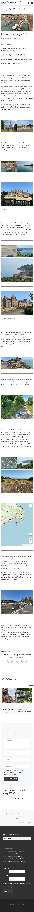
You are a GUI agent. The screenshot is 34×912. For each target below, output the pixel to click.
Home (2, 9)
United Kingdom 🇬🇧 (10, 9)
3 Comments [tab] (17, 798)
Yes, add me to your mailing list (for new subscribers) (13, 772)
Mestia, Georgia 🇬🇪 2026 (16, 856)
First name (6, 868)
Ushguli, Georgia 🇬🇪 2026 (14, 854)
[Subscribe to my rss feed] (17, 909)
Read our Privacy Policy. (9, 887)
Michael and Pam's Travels (14, 902)
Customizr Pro (20, 904)
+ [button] (30, 539)
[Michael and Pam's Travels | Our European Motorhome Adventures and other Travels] (3, 3)
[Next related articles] (31, 684)
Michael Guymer (7, 38)
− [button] (30, 542)
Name (7, 753)
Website (8, 766)
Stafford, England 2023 (9, 709)
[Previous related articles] (27, 684)
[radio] (7, 661)
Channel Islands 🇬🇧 (20, 9)
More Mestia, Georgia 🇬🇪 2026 (19, 851)
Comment (9, 740)
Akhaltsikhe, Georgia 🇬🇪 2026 (18, 861)
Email (7, 759)
